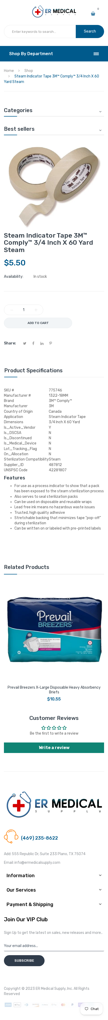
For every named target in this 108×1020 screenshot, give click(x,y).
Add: (7, 854)
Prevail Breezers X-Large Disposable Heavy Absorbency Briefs (54, 689)
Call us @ (28, 832)
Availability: (13, 276)
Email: (9, 862)
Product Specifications (33, 370)
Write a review (54, 747)
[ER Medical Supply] (54, 7)
